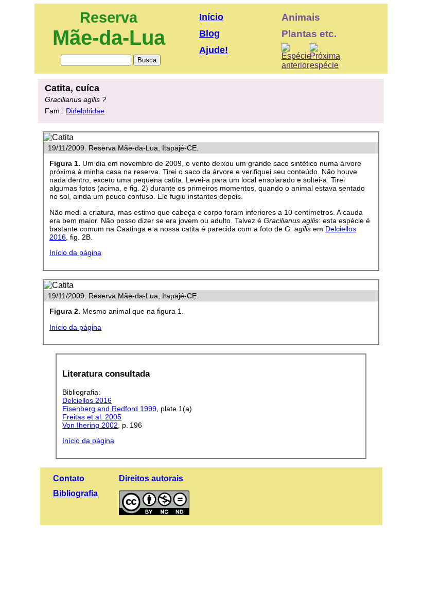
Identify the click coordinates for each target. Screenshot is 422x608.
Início (211, 17)
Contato (68, 478)
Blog (209, 33)
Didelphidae (85, 111)
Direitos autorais (151, 478)
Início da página (75, 252)
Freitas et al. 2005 (91, 417)
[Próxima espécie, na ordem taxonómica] (325, 56)
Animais (301, 17)
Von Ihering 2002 (90, 425)
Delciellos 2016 (87, 400)
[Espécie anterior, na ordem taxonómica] (296, 56)
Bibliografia (75, 493)
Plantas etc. (309, 33)
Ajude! (213, 50)
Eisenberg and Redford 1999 (109, 408)
